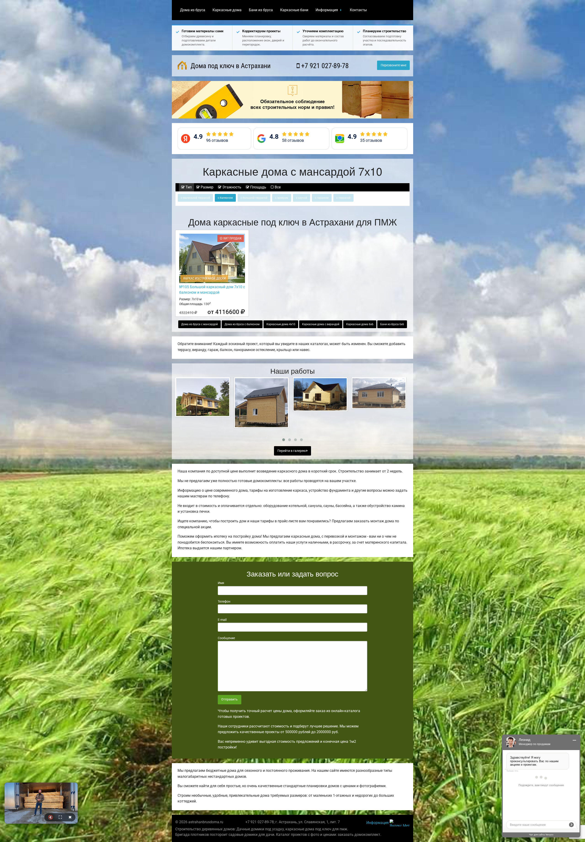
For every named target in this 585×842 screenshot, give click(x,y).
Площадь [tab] (257, 187)
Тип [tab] (188, 187)
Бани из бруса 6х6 (392, 324)
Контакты (358, 10)
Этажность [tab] (231, 187)
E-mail (222, 620)
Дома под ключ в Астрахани (230, 66)
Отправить (229, 699)
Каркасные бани (294, 10)
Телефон (224, 601)
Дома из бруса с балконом (242, 324)
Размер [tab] (206, 187)
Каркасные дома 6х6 (359, 324)
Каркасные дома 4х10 (280, 324)
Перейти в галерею (291, 451)
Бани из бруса (261, 10)
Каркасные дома (227, 10)
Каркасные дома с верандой (320, 324)
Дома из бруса (192, 10)
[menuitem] (192, 10)
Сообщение (226, 638)
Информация (327, 10)
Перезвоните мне (393, 65)
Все (277, 187)
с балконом (225, 197)
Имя (221, 583)
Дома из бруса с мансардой (199, 324)
